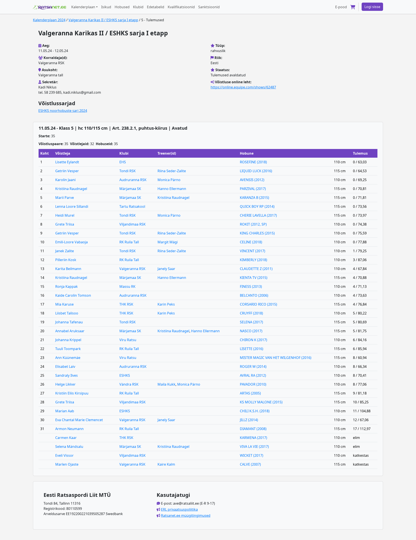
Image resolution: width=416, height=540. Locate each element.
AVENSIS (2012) (252, 179)
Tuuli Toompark (68, 348)
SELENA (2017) (251, 322)
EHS (122, 162)
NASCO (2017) (251, 331)
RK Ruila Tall (129, 242)
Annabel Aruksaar (69, 331)
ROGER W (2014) (253, 366)
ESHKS (124, 375)
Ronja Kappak (66, 286)
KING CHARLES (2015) (257, 233)
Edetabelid (155, 7)
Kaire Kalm (166, 464)
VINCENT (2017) (252, 251)
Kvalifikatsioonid (181, 7)
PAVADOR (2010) (253, 384)
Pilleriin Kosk (65, 259)
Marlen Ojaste (66, 464)
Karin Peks (166, 304)
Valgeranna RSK (132, 268)
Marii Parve (64, 197)
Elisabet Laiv (65, 366)
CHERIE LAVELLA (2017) (258, 215)
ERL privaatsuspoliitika (179, 509)
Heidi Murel (64, 215)
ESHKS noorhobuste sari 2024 (62, 110)
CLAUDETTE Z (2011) (256, 268)
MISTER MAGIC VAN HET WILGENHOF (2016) (275, 357)
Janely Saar (166, 268)
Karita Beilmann (68, 268)
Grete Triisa (64, 224)
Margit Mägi (168, 242)
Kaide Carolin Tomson (73, 295)
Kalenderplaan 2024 (49, 20)
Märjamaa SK (130, 188)
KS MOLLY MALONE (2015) (261, 402)
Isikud (106, 7)
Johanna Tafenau (69, 322)
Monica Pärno (169, 179)
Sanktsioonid (209, 7)
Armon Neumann (69, 428)
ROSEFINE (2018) (253, 162)
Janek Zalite (64, 251)
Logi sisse (372, 6)
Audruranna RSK (132, 179)
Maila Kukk (167, 384)
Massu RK (127, 286)
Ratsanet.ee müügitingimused (185, 515)
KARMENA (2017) (253, 437)
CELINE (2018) (251, 242)
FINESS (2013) (251, 286)
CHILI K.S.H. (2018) (255, 411)
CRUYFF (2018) (251, 313)
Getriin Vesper (67, 171)
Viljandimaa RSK (132, 224)
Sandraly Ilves (66, 375)
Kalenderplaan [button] (83, 7)
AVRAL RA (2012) (253, 375)
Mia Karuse (64, 304)
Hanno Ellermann (172, 188)
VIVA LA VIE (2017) (254, 446)
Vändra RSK (128, 384)
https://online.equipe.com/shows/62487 (243, 87)
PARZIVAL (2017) (253, 188)
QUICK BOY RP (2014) (257, 206)
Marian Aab (64, 411)
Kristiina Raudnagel (71, 188)
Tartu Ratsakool (132, 206)
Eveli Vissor (64, 455)
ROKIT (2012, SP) (253, 224)
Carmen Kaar (66, 437)
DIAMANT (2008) (253, 428)
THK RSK (126, 304)
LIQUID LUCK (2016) (256, 171)
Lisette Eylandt (67, 162)
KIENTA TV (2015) (253, 277)
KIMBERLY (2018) (253, 259)
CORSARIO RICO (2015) (258, 304)
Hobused (122, 7)
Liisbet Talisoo (66, 313)
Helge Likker (65, 384)
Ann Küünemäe (67, 357)
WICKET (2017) (251, 455)
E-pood (341, 7)
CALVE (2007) (250, 464)
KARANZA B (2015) (254, 197)
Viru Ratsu (127, 339)
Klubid (138, 7)
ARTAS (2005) (250, 393)
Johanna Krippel (68, 339)
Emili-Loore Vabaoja (71, 242)
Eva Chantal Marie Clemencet (79, 419)
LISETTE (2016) (251, 348)
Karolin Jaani (65, 179)
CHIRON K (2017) (253, 339)
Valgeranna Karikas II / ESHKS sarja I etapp (103, 20)
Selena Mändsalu (69, 446)
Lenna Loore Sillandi (71, 206)
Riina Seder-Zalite (172, 171)
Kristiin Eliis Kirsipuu (71, 393)
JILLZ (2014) (249, 419)
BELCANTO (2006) (254, 295)
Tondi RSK (127, 171)
